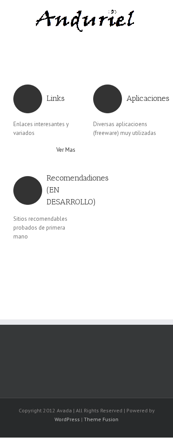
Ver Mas (65, 150)
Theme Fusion (101, 419)
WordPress (67, 419)
